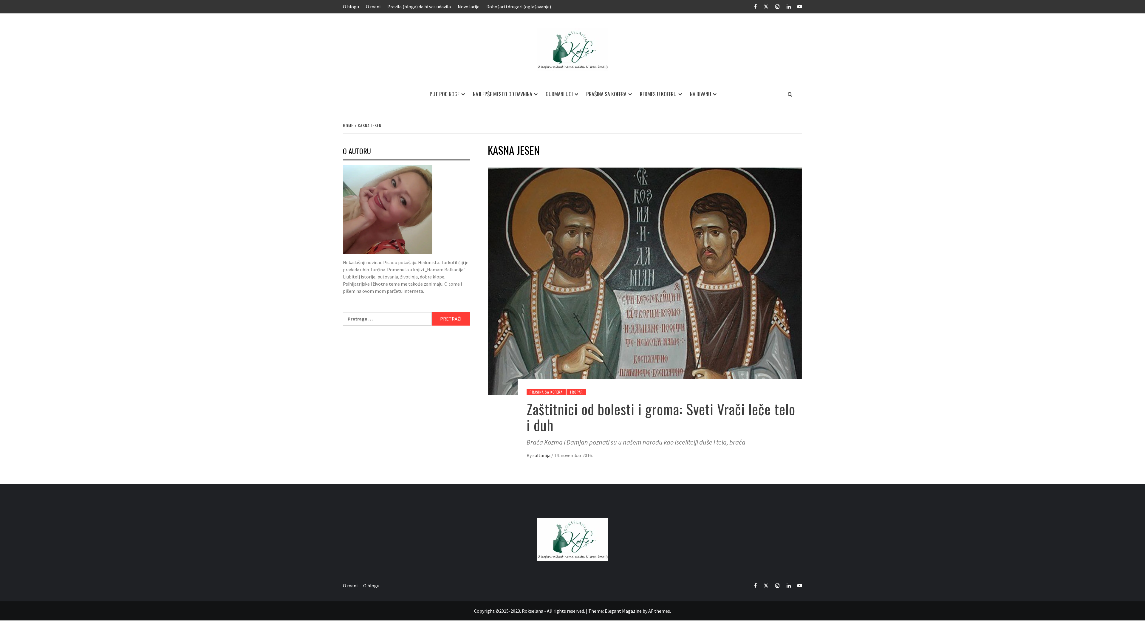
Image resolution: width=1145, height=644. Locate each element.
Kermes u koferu (658, 94)
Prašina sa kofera (606, 94)
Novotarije (468, 7)
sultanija (542, 455)
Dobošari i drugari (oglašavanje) (518, 7)
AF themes (659, 611)
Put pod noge (444, 94)
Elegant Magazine (623, 611)
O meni (373, 7)
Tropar (576, 391)
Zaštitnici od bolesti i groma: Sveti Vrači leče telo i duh (661, 416)
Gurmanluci (559, 94)
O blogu (351, 7)
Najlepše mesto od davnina (502, 94)
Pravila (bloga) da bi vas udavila (419, 7)
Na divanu (700, 94)
